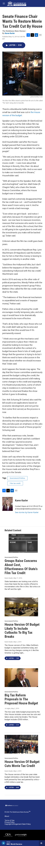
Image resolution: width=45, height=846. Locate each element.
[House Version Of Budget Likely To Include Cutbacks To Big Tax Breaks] (21, 607)
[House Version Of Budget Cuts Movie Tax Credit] (21, 744)
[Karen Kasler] (7, 504)
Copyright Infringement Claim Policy (18, 824)
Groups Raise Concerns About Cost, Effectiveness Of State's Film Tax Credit (21, 567)
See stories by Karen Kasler (27, 512)
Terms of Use (9, 820)
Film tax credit (15, 483)
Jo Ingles (7, 708)
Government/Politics (17, 478)
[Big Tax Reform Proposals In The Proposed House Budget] (21, 677)
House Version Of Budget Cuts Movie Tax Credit (22, 764)
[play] (3, 843)
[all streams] (42, 843)
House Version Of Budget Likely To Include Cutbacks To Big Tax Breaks (22, 630)
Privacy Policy (10, 822)
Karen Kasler (10, 33)
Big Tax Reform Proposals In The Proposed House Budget (21, 699)
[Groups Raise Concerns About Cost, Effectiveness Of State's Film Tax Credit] (21, 543)
